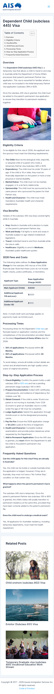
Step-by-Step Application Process (20, 52)
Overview (10, 37)
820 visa (24, 383)
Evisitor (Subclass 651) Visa (22, 624)
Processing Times (13, 49)
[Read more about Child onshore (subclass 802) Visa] (27, 565)
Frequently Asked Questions (17, 55)
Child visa (40, 329)
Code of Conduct (27, 688)
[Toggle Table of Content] (31, 33)
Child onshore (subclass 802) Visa (25, 582)
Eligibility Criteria (13, 40)
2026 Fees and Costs (15, 46)
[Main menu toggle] (48, 6)
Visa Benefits (11, 43)
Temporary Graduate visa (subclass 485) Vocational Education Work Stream (26, 664)
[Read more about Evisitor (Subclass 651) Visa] (27, 605)
